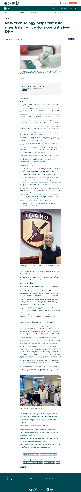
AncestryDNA (54, 457)
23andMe (26, 459)
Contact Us (47, 480)
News (5, 12)
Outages (60, 12)
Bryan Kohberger (37, 451)
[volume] (9, 8)
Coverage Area (32, 480)
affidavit (25, 356)
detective (43, 454)
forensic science (52, 454)
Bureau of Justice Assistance (31, 454)
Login (57, 3)
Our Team (31, 481)
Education (31, 12)
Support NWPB (52, 12)
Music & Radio (22, 12)
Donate (74, 3)
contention (48, 346)
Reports (30, 482)
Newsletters (47, 481)
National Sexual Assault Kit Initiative (39, 457)
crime (45, 451)
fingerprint (26, 462)
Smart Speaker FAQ (49, 478)
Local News (8, 18)
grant (22, 104)
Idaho (40, 462)
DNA (58, 462)
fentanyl (34, 462)
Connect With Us (32, 479)
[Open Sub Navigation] (7, 12)
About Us (31, 478)
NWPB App (65, 3)
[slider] (10, 8)
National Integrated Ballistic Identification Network (44, 428)
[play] (5, 8)
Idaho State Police (49, 462)
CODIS (57, 276)
